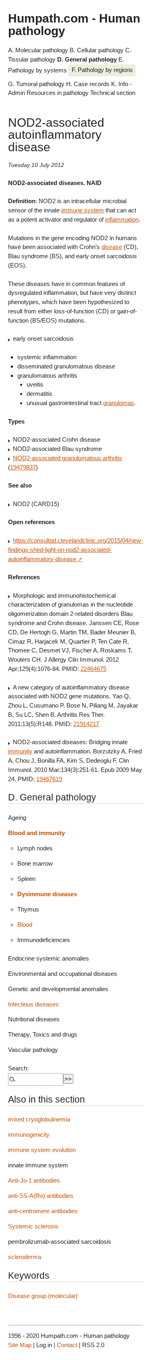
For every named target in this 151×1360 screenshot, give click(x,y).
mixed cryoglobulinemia (39, 1119)
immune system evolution (42, 1149)
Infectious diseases (33, 1004)
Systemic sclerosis (33, 1226)
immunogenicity (29, 1134)
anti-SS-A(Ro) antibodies (40, 1195)
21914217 (86, 723)
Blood (24, 924)
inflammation (122, 219)
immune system (82, 210)
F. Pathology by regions (102, 69)
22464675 (93, 668)
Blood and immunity (36, 832)
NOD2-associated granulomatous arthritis (67, 458)
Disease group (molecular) (43, 1295)
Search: (18, 1068)
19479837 (23, 467)
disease (111, 246)
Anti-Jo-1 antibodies (34, 1180)
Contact (67, 1344)
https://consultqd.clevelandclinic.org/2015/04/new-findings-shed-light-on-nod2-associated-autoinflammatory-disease (75, 549)
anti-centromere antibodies (43, 1211)
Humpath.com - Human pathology (74, 24)
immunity (20, 751)
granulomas (118, 402)
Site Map (19, 1344)
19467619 (49, 779)
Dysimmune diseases (47, 894)
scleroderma (24, 1256)
